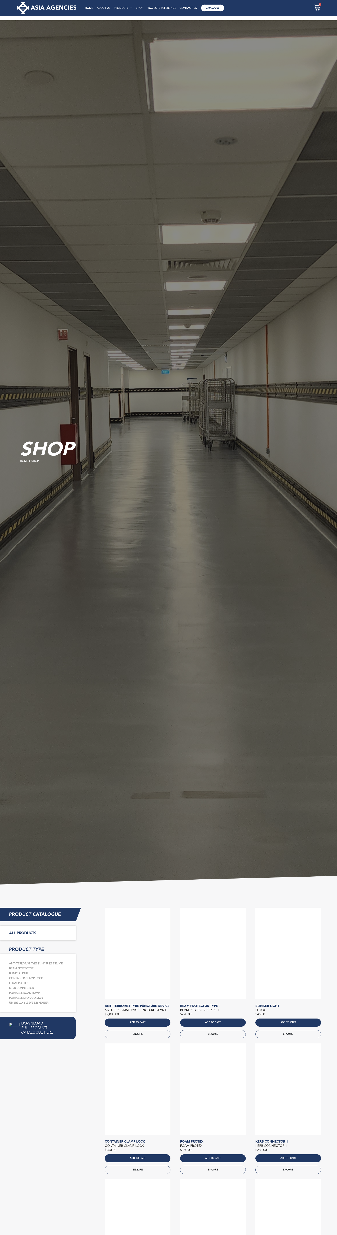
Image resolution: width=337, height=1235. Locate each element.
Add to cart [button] (137, 1022)
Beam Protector (21, 968)
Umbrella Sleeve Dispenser (28, 1003)
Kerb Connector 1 (271, 1141)
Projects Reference (161, 8)
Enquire (138, 1034)
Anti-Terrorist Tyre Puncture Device (36, 963)
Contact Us (188, 8)
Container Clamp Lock (26, 978)
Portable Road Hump (24, 993)
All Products (22, 933)
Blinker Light (18, 973)
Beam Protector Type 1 (200, 1006)
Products (121, 8)
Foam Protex (18, 983)
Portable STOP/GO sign (26, 998)
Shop (139, 8)
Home (89, 8)
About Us (103, 8)
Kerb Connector (21, 988)
